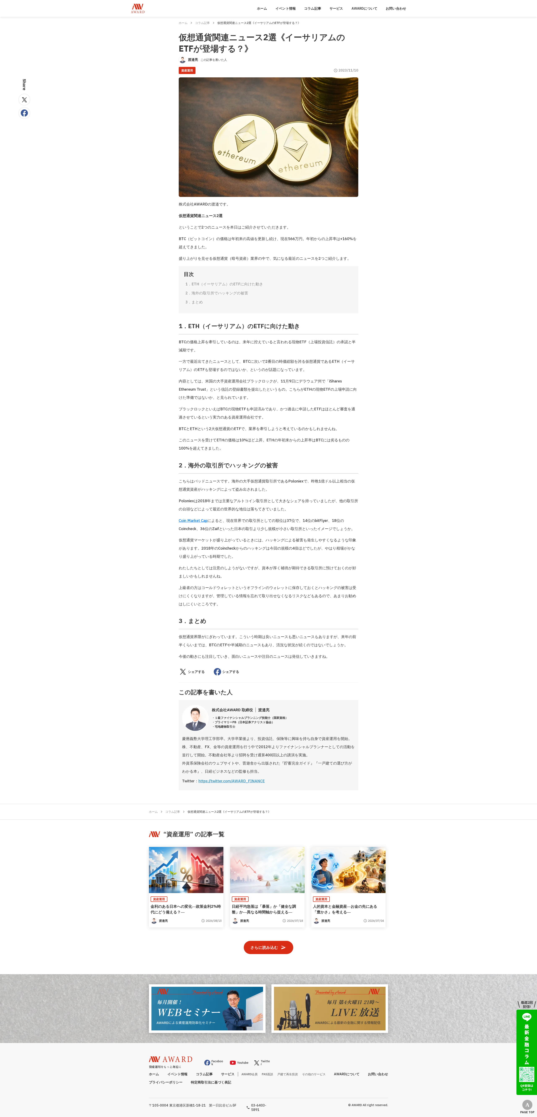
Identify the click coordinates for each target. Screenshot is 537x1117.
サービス (336, 8)
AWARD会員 (249, 1074)
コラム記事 (312, 8)
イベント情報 (285, 8)
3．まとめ (194, 302)
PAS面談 (267, 1074)
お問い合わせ (396, 8)
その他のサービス (314, 1074)
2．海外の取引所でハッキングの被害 (216, 293)
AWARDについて (364, 8)
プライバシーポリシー (165, 1082)
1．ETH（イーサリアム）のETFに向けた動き (224, 284)
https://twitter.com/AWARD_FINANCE (231, 781)
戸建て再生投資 (287, 1074)
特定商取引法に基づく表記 (211, 1082)
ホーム (262, 8)
